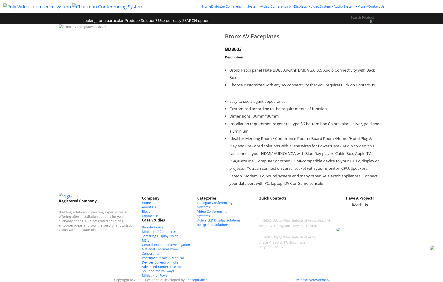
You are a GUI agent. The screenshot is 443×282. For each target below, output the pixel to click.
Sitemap (322, 280)
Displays (301, 6)
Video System (321, 6)
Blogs (146, 211)
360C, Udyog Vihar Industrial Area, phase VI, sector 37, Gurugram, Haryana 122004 (287, 242)
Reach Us (360, 204)
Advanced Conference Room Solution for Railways (164, 268)
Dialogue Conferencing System (234, 6)
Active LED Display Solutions (219, 220)
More (361, 6)
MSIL (145, 240)
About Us (149, 207)
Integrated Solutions (213, 224)
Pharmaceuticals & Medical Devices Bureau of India (163, 260)
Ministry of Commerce (159, 231)
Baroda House (153, 227)
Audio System (344, 6)
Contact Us (376, 6)
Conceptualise (196, 280)
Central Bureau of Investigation (166, 245)
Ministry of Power (155, 275)
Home (206, 6)
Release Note (306, 280)
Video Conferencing (276, 6)
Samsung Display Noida (160, 236)
